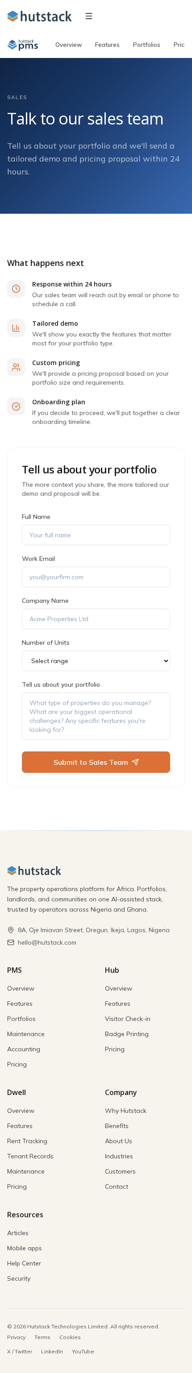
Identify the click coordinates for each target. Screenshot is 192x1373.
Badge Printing (127, 1034)
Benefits (117, 1126)
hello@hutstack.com (47, 942)
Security (18, 1278)
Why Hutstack (125, 1111)
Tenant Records (30, 1156)
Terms (42, 1337)
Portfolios (146, 44)
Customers (120, 1171)
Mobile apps (24, 1248)
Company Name (45, 601)
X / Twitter (19, 1351)
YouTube (83, 1351)
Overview (68, 44)
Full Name (36, 517)
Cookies (70, 1337)
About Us (118, 1141)
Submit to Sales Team (91, 762)
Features (107, 44)
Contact (116, 1186)
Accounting (23, 1049)
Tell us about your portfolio (61, 684)
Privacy (16, 1337)
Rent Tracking (27, 1141)
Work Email (38, 559)
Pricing (17, 1064)
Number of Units (46, 643)
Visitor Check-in (127, 1019)
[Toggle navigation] (89, 16)
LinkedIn (52, 1351)
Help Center (24, 1263)
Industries (119, 1156)
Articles (18, 1233)
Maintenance (26, 1034)
